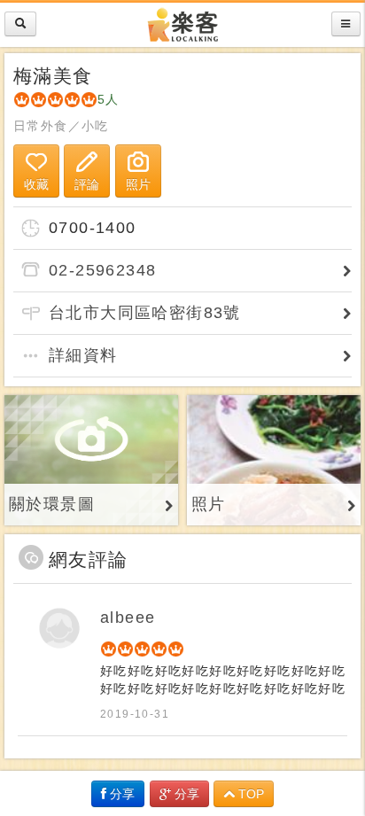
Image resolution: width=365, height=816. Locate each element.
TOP (249, 794)
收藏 (36, 184)
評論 (86, 184)
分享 (120, 794)
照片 (138, 184)
